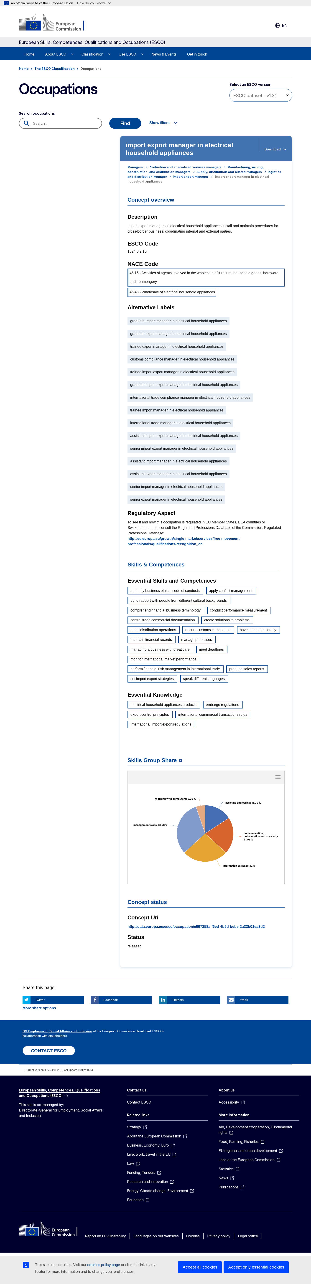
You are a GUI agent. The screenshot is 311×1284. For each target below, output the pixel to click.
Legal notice (248, 1236)
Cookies (193, 1236)
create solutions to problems (227, 620)
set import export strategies (152, 679)
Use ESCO (127, 54)
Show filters (159, 123)
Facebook (110, 1000)
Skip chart (206, 779)
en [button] (285, 25)
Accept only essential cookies (256, 1267)
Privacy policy (218, 1236)
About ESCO (55, 54)
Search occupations (37, 113)
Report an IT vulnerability (105, 1236)
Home (29, 54)
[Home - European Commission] (55, 23)
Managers (135, 167)
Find (125, 123)
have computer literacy (258, 630)
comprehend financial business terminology (165, 610)
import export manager (190, 176)
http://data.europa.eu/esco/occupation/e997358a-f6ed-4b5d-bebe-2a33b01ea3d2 (196, 927)
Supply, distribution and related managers (229, 172)
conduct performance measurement (238, 610)
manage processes (196, 640)
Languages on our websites (156, 1236)
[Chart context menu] (278, 777)
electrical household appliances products (163, 705)
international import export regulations (160, 724)
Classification (92, 54)
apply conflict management (230, 591)
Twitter (40, 1000)
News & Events (163, 54)
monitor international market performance (163, 659)
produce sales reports (246, 669)
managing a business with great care (160, 649)
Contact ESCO (139, 1102)
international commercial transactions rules (212, 714)
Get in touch (197, 54)
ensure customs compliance (207, 630)
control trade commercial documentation (162, 620)
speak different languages (204, 679)
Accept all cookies (200, 1267)
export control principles (149, 714)
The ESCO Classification (54, 69)
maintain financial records (151, 640)
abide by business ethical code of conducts (165, 591)
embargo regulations (222, 705)
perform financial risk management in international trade (175, 669)
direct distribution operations (153, 630)
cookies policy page (103, 1264)
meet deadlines (211, 649)
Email (244, 1000)
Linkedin (178, 1000)
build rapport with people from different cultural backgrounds (178, 600)
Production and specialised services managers (185, 167)
